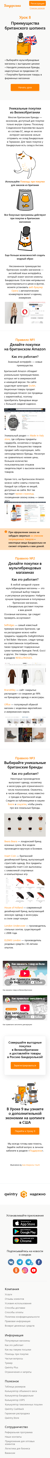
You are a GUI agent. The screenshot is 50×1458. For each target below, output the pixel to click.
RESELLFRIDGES (24, 657)
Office (7, 704)
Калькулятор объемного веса (21, 1390)
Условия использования (18, 1303)
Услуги (8, 1294)
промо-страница (24, 493)
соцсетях (22, 804)
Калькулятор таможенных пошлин (24, 1404)
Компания (12, 1289)
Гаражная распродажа (17, 1413)
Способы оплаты (14, 1312)
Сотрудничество (16, 1427)
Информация (14, 1335)
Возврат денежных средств (19, 1325)
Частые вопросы (14, 1358)
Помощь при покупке (32, 181)
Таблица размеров (15, 1386)
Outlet (32, 385)
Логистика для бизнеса (17, 1448)
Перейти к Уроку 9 (25, 1131)
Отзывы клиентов (14, 1298)
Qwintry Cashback (14, 1408)
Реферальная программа (18, 1432)
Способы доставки (15, 1307)
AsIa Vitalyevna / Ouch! (31, 1165)
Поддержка (36, 1150)
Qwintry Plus (11, 1367)
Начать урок (25, 87)
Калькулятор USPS (15, 1399)
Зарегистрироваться (25, 1065)
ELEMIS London (12, 940)
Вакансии (10, 1452)
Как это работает (14, 1345)
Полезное (12, 1381)
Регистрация (37, 3)
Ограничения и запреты (18, 1371)
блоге (11, 804)
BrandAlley (10, 689)
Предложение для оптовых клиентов (20, 1442)
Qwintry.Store (12, 1417)
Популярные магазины (17, 1340)
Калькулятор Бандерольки (19, 1395)
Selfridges (9, 625)
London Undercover (14, 925)
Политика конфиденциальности (22, 1316)
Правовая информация (17, 1321)
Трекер (8, 1362)
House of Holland (13, 907)
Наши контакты (13, 1436)
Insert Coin (10, 855)
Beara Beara (10, 841)
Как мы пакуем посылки (18, 1349)
